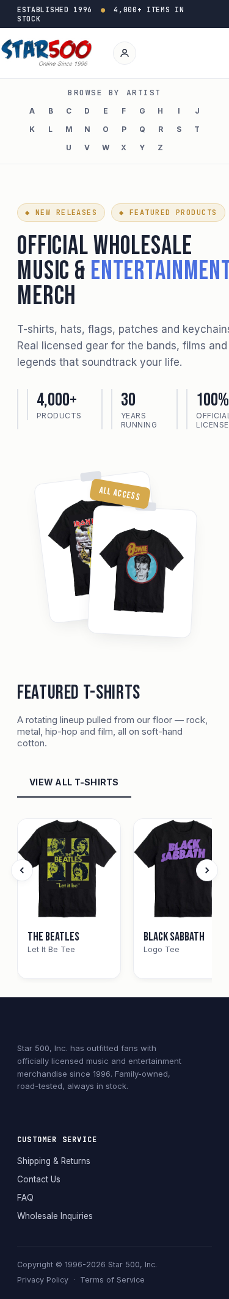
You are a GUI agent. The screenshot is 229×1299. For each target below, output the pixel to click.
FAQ (25, 1198)
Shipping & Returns (53, 1161)
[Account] (124, 53)
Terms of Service (112, 1279)
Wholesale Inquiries (55, 1216)
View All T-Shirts (74, 782)
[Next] (207, 870)
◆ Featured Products (168, 212)
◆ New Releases (61, 212)
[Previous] (22, 870)
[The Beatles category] (69, 870)
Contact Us (38, 1179)
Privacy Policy (42, 1279)
